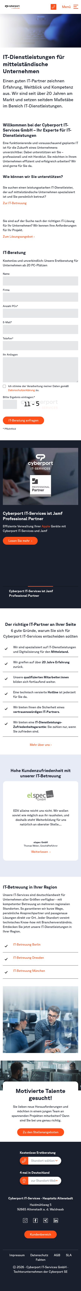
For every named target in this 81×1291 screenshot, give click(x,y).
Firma (6, 289)
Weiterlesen (39, 851)
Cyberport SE (58, 1271)
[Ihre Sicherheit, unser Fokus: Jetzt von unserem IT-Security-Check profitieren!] (40, 476)
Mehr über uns (40, 744)
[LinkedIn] (55, 1220)
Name (6, 273)
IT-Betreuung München (29, 970)
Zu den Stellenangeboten (40, 1132)
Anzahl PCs (10, 306)
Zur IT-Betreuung (15, 203)
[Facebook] (35, 1220)
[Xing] (45, 1220)
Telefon (8, 338)
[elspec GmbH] (40, 795)
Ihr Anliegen (10, 354)
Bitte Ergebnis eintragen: (19, 397)
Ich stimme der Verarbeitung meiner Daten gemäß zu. (38, 388)
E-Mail (7, 322)
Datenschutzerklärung (21, 390)
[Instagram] (25, 1220)
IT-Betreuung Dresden (28, 957)
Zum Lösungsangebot (18, 236)
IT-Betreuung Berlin (26, 944)
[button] (40, 1161)
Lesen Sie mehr (19, 573)
